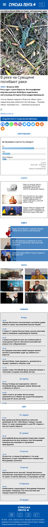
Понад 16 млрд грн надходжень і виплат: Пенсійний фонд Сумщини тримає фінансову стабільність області (21, 386)
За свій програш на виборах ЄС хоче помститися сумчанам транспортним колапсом (27, 243)
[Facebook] (3, 124)
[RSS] (42, 124)
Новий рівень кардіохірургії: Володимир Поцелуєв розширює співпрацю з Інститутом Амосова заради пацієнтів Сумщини (23, 490)
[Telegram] (24, 124)
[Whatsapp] (11, 124)
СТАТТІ (24, 178)
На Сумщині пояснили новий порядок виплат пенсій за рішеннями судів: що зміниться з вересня (21, 352)
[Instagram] (16, 124)
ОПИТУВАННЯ (24, 134)
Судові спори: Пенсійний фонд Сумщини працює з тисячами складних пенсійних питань (23, 371)
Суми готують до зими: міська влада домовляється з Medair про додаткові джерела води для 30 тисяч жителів (22, 396)
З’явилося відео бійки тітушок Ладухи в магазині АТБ (28, 254)
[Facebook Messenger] (29, 124)
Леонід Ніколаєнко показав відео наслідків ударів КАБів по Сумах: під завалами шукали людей (23, 323)
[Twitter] (33, 124)
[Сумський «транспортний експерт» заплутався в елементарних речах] (36, 273)
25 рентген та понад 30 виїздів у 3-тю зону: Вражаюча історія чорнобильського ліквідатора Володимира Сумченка (22, 458)
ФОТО (24, 265)
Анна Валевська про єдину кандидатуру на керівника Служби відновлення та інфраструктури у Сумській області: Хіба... (33, 199)
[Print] (37, 124)
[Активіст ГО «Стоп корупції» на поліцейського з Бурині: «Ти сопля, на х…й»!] (11, 298)
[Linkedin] (7, 124)
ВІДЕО (24, 223)
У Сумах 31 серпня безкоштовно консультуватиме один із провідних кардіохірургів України (23, 332)
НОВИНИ (24, 309)
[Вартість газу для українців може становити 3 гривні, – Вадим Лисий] (36, 286)
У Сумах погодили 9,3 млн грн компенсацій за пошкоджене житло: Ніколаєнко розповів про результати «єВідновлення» (21, 342)
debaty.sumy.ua (6, 113)
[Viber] (20, 124)
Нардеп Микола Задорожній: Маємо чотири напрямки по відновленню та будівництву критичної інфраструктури (34, 209)
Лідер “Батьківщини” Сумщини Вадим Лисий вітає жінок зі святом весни (27, 230)
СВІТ (24, 407)
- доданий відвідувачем (37, 169)
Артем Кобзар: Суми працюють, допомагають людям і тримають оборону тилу (21, 362)
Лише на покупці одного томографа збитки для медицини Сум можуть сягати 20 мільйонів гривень (33, 186)
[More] (3, 129)
